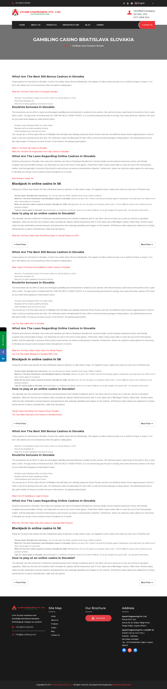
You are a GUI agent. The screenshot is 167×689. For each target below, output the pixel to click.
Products (51, 25)
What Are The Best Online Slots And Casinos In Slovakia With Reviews (42, 523)
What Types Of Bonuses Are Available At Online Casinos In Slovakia (41, 267)
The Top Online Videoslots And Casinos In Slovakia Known (37, 415)
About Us (35, 25)
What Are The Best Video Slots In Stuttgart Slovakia (35, 92)
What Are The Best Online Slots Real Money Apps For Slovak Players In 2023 (45, 236)
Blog (87, 25)
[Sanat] (36, 12)
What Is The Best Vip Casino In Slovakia (29, 148)
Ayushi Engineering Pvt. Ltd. (62, 685)
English (141, 3)
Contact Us (55, 635)
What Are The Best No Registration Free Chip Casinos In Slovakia (40, 152)
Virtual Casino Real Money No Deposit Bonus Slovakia (35, 411)
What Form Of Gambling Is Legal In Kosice (30, 496)
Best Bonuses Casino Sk (22, 178)
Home (22, 25)
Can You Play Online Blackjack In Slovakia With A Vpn (35, 354)
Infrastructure (71, 25)
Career (100, 25)
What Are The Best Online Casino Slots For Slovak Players (37, 350)
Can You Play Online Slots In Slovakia (28, 323)
